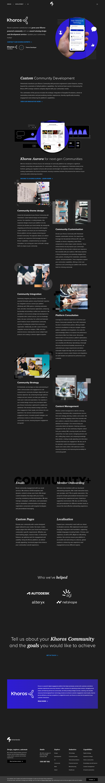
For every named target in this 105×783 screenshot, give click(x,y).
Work (55, 766)
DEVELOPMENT (19, 4)
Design (56, 753)
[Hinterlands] (52, 4)
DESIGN (9, 4)
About (55, 770)
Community (57, 763)
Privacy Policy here (46, 780)
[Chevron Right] (31, 42)
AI (27, 4)
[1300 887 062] (45, 764)
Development (57, 756)
